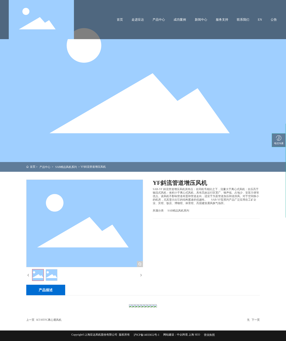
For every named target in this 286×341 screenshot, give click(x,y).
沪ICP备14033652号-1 (146, 334)
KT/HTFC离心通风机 (48, 319)
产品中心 (44, 167)
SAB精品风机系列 (66, 167)
